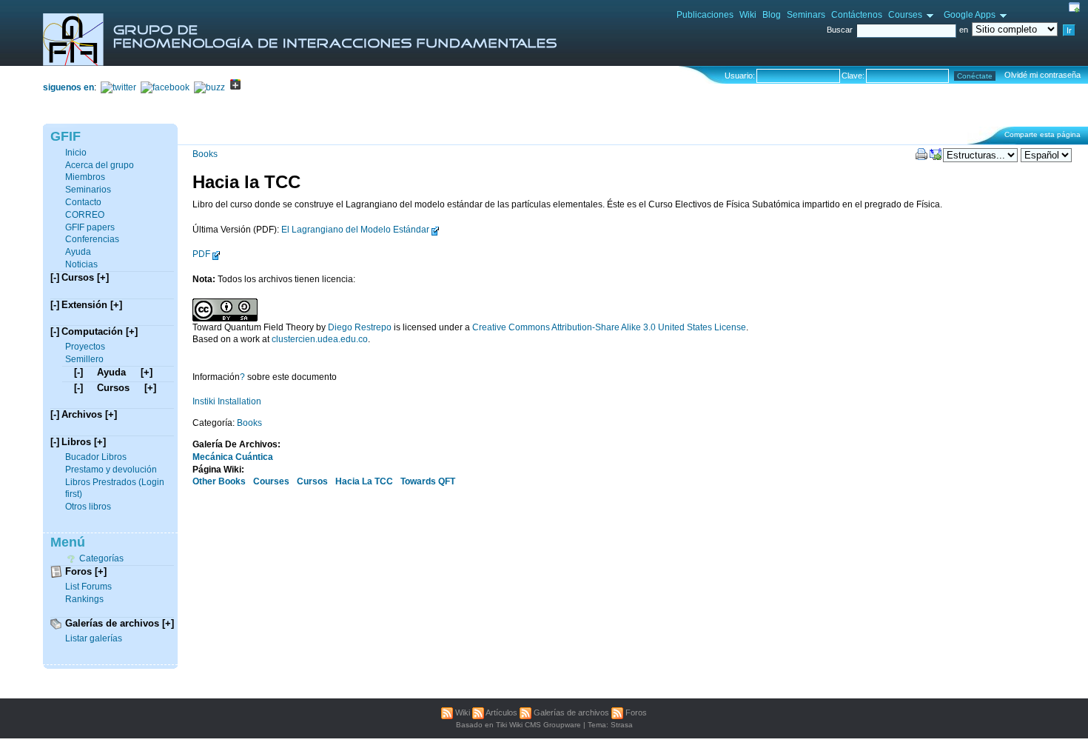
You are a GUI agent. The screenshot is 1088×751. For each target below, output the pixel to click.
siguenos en (68, 87)
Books (205, 154)
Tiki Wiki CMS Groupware (538, 725)
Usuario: (740, 75)
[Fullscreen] (1075, 7)
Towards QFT (427, 481)
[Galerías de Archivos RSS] (525, 712)
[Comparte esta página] (935, 154)
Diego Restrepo (360, 327)
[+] (103, 277)
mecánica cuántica (232, 457)
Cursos (313, 481)
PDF (201, 254)
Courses (272, 481)
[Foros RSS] (617, 712)
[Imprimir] (921, 154)
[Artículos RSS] (478, 712)
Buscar (841, 29)
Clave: (853, 75)
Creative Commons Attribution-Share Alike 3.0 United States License (609, 327)
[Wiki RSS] (447, 712)
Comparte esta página (1042, 134)
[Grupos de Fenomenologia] (300, 63)
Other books (220, 481)
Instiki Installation (226, 401)
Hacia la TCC (246, 182)
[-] (54, 277)
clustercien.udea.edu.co (320, 339)
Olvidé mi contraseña (1042, 74)
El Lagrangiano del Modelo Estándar (355, 229)
